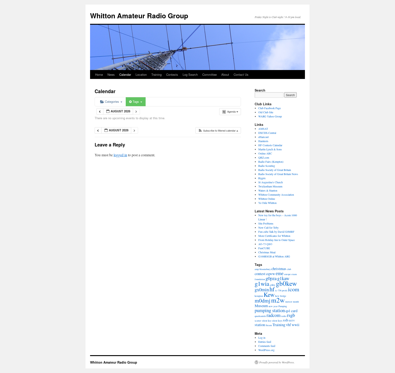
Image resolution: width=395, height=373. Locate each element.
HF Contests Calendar (270, 145)
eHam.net (263, 137)
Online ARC (265, 153)
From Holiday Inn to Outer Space (276, 240)
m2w (278, 299)
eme (279, 273)
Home (99, 74)
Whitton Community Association (276, 194)
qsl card (291, 310)
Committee (209, 74)
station (260, 324)
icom (293, 289)
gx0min (262, 289)
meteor (288, 301)
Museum (261, 305)
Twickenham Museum (270, 186)
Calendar (125, 74)
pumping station (270, 310)
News (111, 74)
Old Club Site (265, 112)
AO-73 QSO (265, 244)
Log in (261, 337)
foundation (260, 279)
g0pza (271, 278)
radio (283, 316)
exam (294, 274)
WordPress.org (266, 350)
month (296, 301)
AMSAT (263, 128)
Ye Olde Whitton (267, 203)
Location (141, 74)
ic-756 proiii (281, 290)
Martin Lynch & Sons (270, 149)
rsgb (291, 315)
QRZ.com (263, 157)
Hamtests (263, 141)
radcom (273, 315)
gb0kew (286, 283)
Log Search (190, 74)
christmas (278, 268)
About (225, 74)
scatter (258, 320)
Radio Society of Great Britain (274, 170)
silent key (266, 320)
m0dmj (262, 300)
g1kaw (283, 278)
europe (287, 274)
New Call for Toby (268, 227)
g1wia (262, 283)
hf (272, 289)
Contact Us (241, 74)
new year (273, 306)
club (289, 269)
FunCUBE (264, 248)
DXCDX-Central (267, 133)
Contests (172, 74)
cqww (270, 273)
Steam (269, 325)
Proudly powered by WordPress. (277, 362)
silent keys (277, 320)
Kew (269, 294)
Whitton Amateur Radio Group (139, 15)
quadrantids (260, 316)
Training (156, 74)
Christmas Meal (266, 252)
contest (260, 273)
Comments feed (266, 346)
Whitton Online (266, 198)
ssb (285, 320)
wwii (295, 324)
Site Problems (265, 223)
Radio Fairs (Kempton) (270, 161)
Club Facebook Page (269, 108)
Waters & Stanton (267, 190)
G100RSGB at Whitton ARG (274, 256)
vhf (288, 324)
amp (257, 269)
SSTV (292, 320)
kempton (259, 295)
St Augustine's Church (270, 182)
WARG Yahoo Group (270, 116)
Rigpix (262, 178)
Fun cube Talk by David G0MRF (276, 231)
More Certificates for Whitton (274, 236)
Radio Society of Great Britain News (278, 174)
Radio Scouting (266, 166)
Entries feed (264, 341)
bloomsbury (265, 269)
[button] (218, 130)
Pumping (282, 306)
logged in (120, 154)
